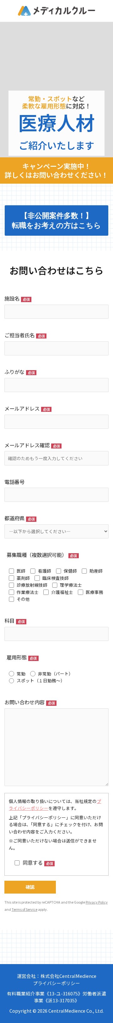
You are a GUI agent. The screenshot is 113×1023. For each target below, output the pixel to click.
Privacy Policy (97, 902)
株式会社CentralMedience (68, 976)
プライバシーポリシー (56, 983)
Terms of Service (24, 909)
